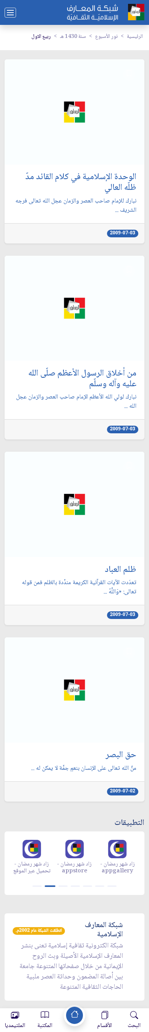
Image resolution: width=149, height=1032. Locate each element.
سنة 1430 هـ (73, 36)
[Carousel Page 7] (112, 886)
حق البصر (121, 755)
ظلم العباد (120, 570)
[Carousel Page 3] (63, 886)
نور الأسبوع (106, 36)
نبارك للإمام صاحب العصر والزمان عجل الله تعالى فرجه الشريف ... (75, 206)
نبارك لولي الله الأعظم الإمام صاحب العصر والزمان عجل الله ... (76, 402)
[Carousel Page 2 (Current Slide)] (50, 886)
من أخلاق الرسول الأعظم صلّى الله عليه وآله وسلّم (82, 379)
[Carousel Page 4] (75, 886)
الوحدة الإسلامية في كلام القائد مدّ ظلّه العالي (80, 183)
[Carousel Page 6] (99, 886)
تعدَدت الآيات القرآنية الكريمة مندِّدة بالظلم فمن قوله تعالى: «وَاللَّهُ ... (79, 587)
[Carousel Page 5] (87, 886)
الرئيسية (135, 36)
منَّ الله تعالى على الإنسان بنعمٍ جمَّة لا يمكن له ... (83, 768)
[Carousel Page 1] (37, 886)
